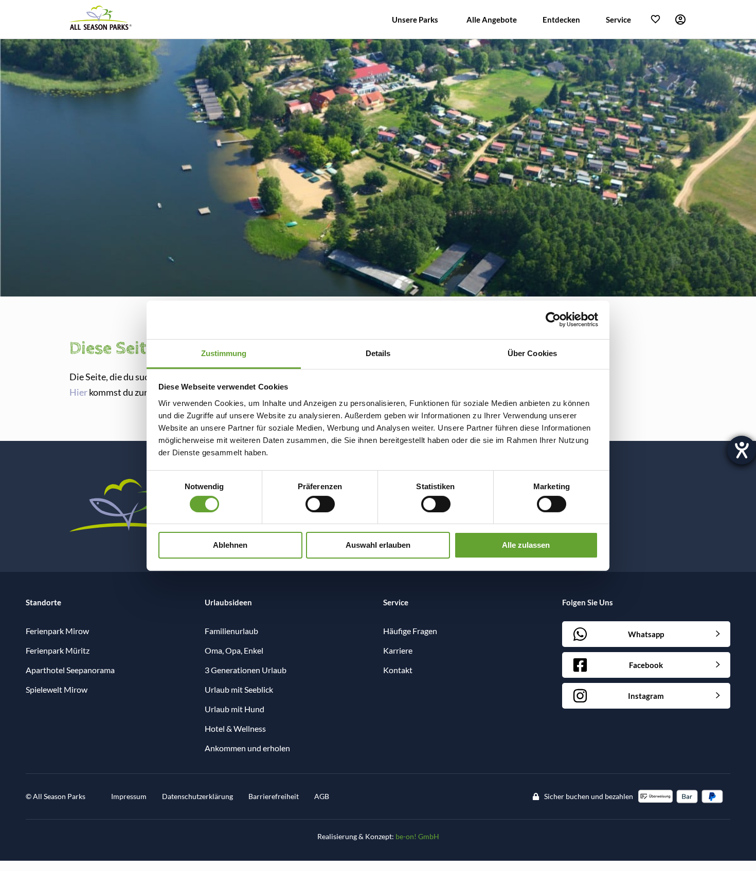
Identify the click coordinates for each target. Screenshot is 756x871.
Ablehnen (230, 545)
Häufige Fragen (410, 631)
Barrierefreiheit (273, 796)
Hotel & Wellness (235, 728)
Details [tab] (378, 352)
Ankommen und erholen (247, 748)
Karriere (397, 650)
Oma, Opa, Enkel (234, 650)
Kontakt (397, 670)
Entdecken (561, 19)
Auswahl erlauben (378, 545)
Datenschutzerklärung (197, 796)
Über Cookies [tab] (532, 352)
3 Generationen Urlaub (245, 670)
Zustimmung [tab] (224, 352)
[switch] (320, 504)
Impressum (129, 796)
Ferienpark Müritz (57, 650)
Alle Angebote (491, 19)
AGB (321, 796)
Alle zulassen (526, 545)
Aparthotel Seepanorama (70, 670)
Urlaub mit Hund (234, 709)
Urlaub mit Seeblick (239, 689)
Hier (78, 392)
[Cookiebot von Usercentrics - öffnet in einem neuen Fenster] (553, 319)
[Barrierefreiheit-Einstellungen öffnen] (741, 450)
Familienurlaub (231, 631)
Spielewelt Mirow (56, 689)
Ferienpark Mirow (57, 631)
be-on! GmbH (417, 836)
